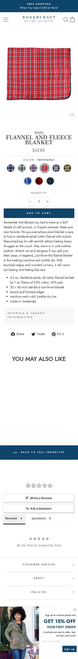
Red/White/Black (44, 168)
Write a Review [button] (41, 498)
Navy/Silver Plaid (56, 168)
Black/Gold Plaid (67, 168)
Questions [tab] (39, 518)
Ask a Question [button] (41, 508)
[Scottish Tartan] (21, 423)
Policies (39, 592)
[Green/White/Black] (8, 419)
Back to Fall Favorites (42, 452)
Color (39, 159)
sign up (69, 649)
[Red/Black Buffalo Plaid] (16, 423)
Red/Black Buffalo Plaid (39, 181)
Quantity (39, 193)
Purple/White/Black (33, 168)
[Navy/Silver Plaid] (23, 419)
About (39, 578)
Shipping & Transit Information (27, 315)
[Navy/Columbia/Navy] (3, 419)
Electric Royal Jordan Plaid (27, 181)
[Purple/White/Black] (13, 419)
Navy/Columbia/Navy (10, 168)
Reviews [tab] (11, 518)
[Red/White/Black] (18, 419)
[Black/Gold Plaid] (6, 423)
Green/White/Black (22, 168)
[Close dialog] (75, 609)
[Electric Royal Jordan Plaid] (11, 423)
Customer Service (39, 564)
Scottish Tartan (50, 181)
